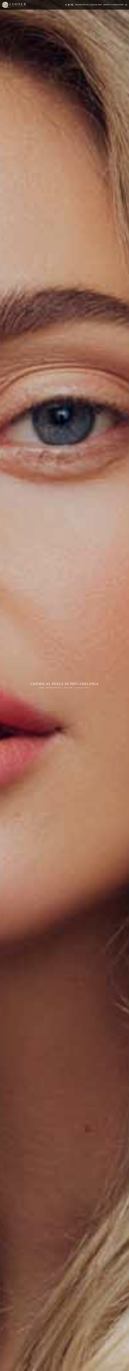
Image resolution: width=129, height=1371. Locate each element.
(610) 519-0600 (96, 4)
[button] (126, 4)
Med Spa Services (53, 688)
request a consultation (113, 4)
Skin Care (68, 688)
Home (41, 688)
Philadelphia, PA (82, 4)
